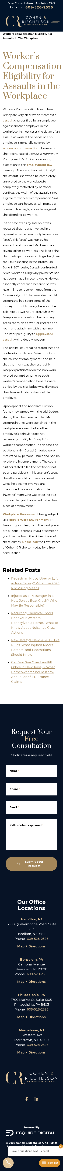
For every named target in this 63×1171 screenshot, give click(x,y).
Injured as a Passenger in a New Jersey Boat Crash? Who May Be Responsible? (34, 600)
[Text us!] (49, 1163)
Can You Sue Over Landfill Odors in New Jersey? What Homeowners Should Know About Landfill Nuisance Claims (33, 672)
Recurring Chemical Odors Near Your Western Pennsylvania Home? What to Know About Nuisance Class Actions (34, 622)
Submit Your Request (34, 864)
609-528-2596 (39, 7)
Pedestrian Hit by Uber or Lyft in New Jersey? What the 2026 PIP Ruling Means (35, 583)
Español (16, 7)
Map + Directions (31, 946)
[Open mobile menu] (54, 21)
